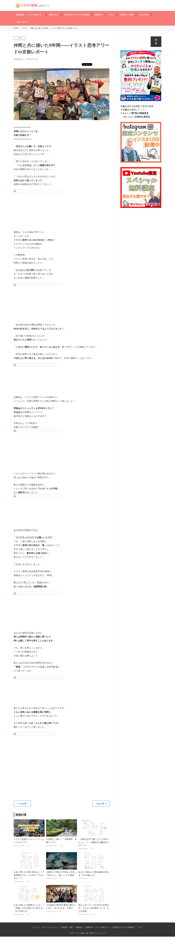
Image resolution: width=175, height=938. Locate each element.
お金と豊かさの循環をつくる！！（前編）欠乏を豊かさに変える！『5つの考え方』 (29, 908)
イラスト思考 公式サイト (87, 5)
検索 (156, 42)
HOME (16, 28)
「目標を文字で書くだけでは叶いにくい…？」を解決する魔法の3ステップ (93, 842)
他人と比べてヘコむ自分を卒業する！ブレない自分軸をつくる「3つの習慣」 (93, 908)
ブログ (24, 28)
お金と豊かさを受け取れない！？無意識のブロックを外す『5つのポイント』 (29, 875)
